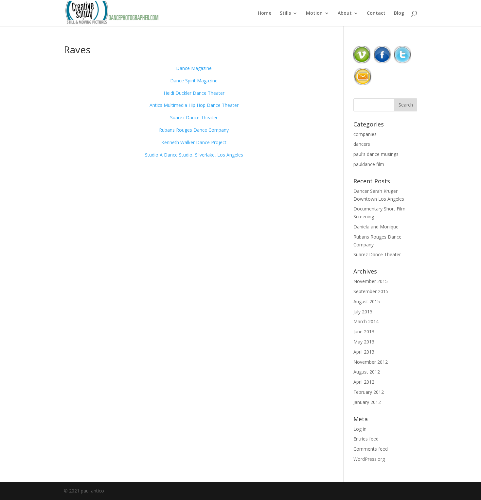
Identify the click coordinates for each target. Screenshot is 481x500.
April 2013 (363, 352)
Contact (376, 13)
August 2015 (366, 301)
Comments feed (370, 449)
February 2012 (368, 392)
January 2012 (367, 402)
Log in (359, 429)
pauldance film (368, 164)
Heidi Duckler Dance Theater (194, 93)
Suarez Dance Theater (194, 117)
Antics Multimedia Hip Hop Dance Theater (194, 105)
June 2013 (363, 331)
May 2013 (363, 342)
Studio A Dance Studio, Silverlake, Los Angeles (194, 155)
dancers (361, 144)
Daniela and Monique (376, 227)
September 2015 (370, 291)
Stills (285, 13)
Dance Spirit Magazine (194, 80)
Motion (314, 13)
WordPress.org (369, 459)
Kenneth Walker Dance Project (193, 142)
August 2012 (366, 372)
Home (264, 13)
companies (365, 134)
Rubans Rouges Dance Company (194, 130)
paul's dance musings (376, 154)
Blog (399, 13)
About (345, 13)
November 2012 (370, 362)
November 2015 (370, 281)
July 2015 (362, 311)
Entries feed (366, 439)
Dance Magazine (194, 68)
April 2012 (363, 382)
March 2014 (366, 321)
